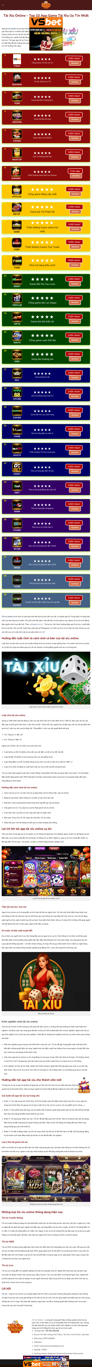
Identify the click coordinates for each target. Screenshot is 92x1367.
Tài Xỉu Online (37, 1320)
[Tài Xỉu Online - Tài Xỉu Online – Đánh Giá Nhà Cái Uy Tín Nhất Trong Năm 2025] (46, 5)
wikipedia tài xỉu (36, 624)
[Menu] (3, 5)
